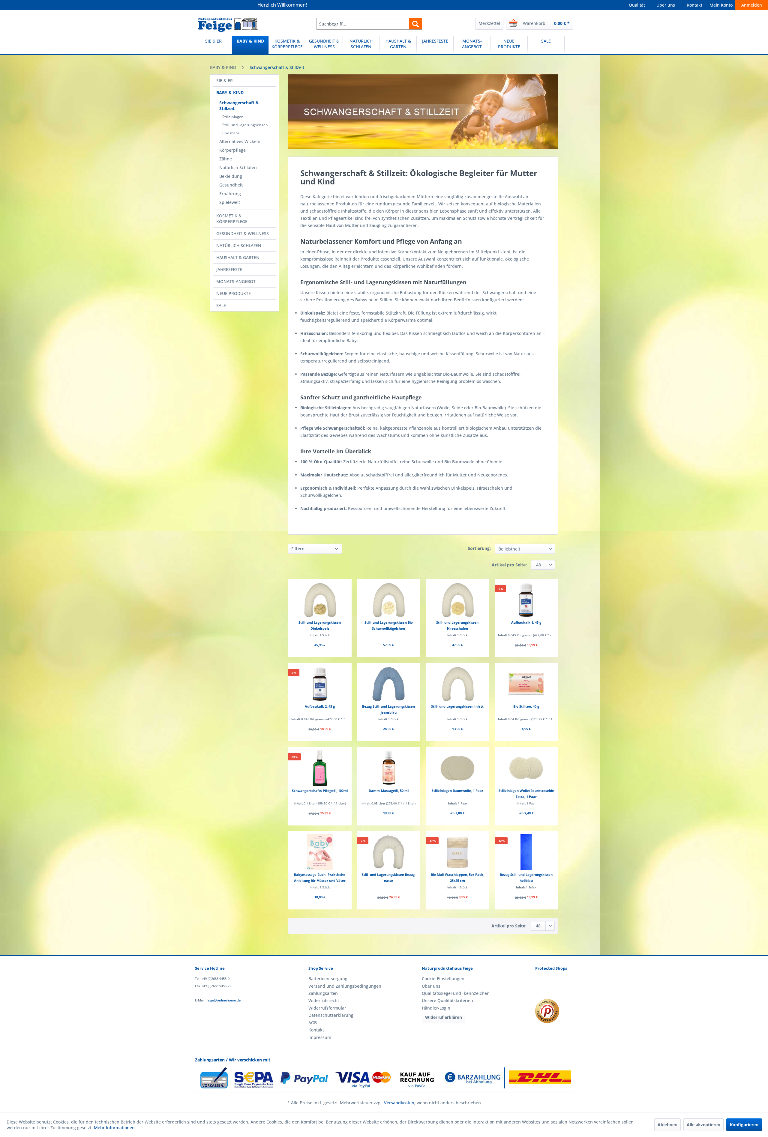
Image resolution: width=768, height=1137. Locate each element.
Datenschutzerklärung (330, 1015)
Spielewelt (229, 202)
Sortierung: (479, 548)
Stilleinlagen (233, 116)
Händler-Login (436, 1008)
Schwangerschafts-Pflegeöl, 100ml (320, 790)
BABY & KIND (230, 92)
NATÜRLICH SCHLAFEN (238, 245)
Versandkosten (399, 1103)
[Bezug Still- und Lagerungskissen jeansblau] (388, 684)
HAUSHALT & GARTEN (238, 257)
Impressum (319, 1037)
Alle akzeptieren (703, 1124)
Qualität (637, 5)
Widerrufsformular (327, 1008)
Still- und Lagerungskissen (245, 124)
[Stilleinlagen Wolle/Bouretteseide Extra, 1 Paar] (526, 768)
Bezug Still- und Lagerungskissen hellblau (526, 877)
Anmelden (751, 5)
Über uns (665, 5)
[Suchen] (415, 24)
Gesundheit (231, 185)
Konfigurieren (744, 1124)
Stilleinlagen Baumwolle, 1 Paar (457, 790)
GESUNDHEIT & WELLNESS (242, 233)
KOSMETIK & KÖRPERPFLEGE (232, 218)
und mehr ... (232, 133)
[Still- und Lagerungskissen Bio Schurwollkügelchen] (388, 600)
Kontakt (694, 5)
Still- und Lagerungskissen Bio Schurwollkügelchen (388, 625)
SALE (221, 305)
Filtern (297, 548)
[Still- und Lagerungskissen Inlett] (457, 684)
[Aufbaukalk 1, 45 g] (526, 600)
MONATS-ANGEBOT (236, 281)
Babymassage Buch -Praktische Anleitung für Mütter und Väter (320, 877)
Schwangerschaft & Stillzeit (239, 105)
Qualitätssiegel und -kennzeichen (456, 993)
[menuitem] (369, 24)
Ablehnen (667, 1124)
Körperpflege (232, 150)
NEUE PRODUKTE (233, 293)
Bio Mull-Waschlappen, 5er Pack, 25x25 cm (457, 877)
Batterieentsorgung (327, 978)
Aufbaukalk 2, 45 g (320, 706)
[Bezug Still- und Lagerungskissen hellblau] (526, 852)
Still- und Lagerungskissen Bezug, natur (389, 877)
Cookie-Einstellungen (443, 978)
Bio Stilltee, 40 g (526, 706)
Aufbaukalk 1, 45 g (526, 622)
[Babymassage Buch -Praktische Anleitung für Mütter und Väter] (319, 852)
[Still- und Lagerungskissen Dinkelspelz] (319, 600)
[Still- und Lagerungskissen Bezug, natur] (388, 852)
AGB (312, 1022)
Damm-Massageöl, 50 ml (389, 790)
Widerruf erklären (443, 1017)
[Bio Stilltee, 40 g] (526, 684)
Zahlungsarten (323, 993)
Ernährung (230, 193)
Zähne (225, 159)
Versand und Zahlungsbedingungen (344, 986)
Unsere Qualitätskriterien (447, 1000)
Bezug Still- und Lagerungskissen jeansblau (388, 709)
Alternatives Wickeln (239, 141)
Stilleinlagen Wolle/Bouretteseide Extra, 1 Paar (526, 793)
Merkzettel (489, 23)
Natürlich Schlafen (238, 167)
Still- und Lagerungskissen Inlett (457, 706)
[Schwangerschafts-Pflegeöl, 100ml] (319, 768)
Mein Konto (721, 5)
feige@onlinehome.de (223, 1000)
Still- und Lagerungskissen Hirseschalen (457, 625)
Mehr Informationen (114, 1127)
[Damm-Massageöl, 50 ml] (388, 768)
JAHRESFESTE (229, 269)
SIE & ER (224, 80)
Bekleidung (230, 176)
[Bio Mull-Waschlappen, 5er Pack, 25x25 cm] (457, 852)
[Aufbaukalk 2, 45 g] (319, 684)
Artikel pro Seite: (509, 565)
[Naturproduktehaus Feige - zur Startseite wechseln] (228, 25)
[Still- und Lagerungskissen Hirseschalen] (457, 600)
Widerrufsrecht (323, 1000)
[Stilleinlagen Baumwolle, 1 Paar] (457, 768)
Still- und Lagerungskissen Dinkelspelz (319, 625)
